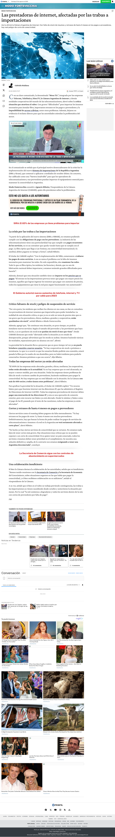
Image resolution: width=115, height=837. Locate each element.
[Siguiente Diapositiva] (82, 557)
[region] (42, 594)
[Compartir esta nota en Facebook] (3, 84)
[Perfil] (57, 806)
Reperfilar (69, 816)
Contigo (43, 823)
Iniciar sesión (71, 573)
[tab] (8, 584)
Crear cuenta (79, 573)
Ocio (57, 816)
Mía (68, 821)
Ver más (108, 103)
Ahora (5, 816)
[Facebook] (46, 810)
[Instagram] (60, 810)
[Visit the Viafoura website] (80, 615)
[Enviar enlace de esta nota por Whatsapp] (3, 95)
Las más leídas (95, 61)
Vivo (55, 818)
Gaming (51, 818)
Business (76, 816)
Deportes (52, 816)
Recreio (80, 823)
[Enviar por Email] (3, 101)
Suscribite (106, 1)
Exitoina (109, 816)
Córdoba (62, 816)
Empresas (32, 537)
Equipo (64, 826)
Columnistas (11, 816)
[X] (50, 810)
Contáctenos (50, 826)
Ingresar (95, 1)
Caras (104, 816)
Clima (46, 816)
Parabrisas (58, 821)
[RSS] (65, 810)
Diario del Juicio (62, 818)
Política (19, 816)
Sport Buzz (73, 823)
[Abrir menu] (2, 5)
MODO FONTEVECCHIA (8, 11)
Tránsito (84, 826)
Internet (12, 537)
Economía (25, 816)
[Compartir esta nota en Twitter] (3, 90)
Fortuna (51, 821)
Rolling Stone (65, 823)
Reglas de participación (74, 826)
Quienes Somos (40, 826)
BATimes (72, 821)
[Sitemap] (69, 810)
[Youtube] (55, 810)
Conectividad (22, 537)
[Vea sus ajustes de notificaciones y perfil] (112, 1)
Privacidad (58, 826)
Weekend (44, 821)
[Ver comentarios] (112, 11)
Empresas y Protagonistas (87, 816)
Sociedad (31, 816)
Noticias (98, 816)
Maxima (86, 823)
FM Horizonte (80, 821)
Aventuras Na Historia (53, 823)
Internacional (39, 816)
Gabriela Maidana (22, 85)
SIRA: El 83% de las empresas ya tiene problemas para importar (46, 223)
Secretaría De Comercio (45, 537)
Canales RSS (31, 826)
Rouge (64, 821)
